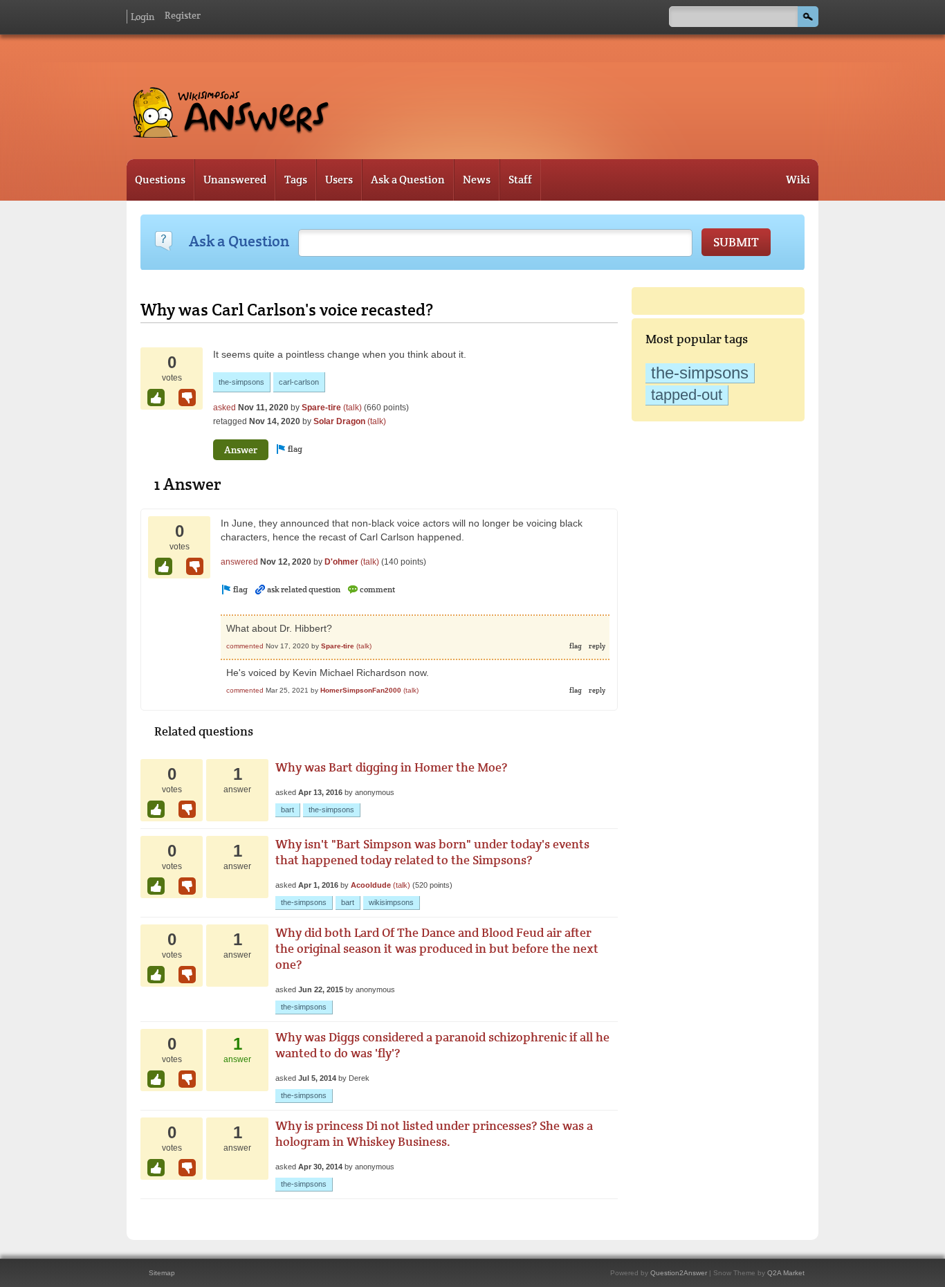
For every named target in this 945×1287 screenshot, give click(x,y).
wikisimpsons (391, 902)
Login (142, 16)
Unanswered (234, 179)
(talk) (352, 407)
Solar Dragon (339, 421)
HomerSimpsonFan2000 (360, 690)
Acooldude (371, 885)
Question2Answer (678, 1273)
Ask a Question (408, 179)
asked (224, 407)
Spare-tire (321, 407)
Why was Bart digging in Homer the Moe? (391, 767)
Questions (160, 179)
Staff (520, 179)
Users (339, 179)
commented (245, 646)
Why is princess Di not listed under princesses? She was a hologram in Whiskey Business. (434, 1133)
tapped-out (686, 394)
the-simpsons (700, 372)
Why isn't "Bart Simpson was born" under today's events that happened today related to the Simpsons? (432, 852)
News (476, 179)
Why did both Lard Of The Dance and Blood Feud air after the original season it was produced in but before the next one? (436, 948)
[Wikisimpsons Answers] (230, 129)
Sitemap (162, 1273)
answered (239, 562)
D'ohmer (341, 562)
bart (287, 809)
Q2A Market (786, 1273)
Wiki (798, 179)
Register (183, 15)
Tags (295, 179)
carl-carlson (299, 382)
